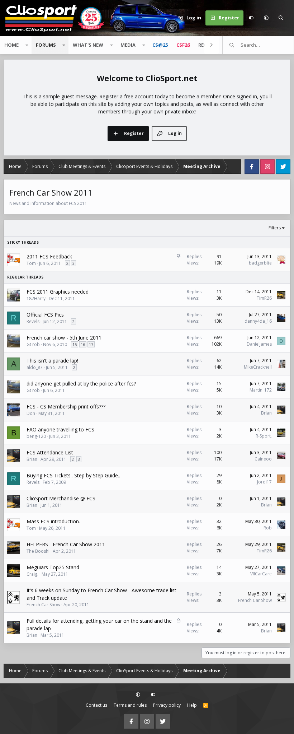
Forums (46, 45)
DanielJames (259, 344)
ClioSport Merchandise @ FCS (61, 498)
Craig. (32, 574)
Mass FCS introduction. (53, 521)
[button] (266, 17)
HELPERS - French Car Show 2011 (66, 544)
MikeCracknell (258, 367)
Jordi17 (264, 482)
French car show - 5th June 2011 (64, 337)
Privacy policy (167, 705)
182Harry (36, 298)
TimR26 (264, 298)
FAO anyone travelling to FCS (60, 429)
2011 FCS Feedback (49, 256)
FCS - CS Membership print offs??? (66, 406)
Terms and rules (130, 705)
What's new (88, 45)
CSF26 (183, 45)
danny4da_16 (258, 321)
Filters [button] (275, 228)
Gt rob (33, 344)
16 (83, 344)
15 (74, 344)
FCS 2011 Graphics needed (58, 291)
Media (128, 45)
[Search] (281, 17)
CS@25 (160, 45)
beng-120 (36, 436)
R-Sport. (264, 436)
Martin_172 (261, 390)
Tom (31, 263)
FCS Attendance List (50, 452)
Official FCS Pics (45, 314)
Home (11, 45)
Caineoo (263, 459)
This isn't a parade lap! (52, 360)
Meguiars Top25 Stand (53, 567)
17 (91, 344)
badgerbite (260, 263)
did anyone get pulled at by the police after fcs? (81, 383)
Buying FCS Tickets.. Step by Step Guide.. (73, 475)
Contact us (96, 705)
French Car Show (43, 605)
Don (31, 413)
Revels (33, 321)
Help (192, 705)
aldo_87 (35, 367)
